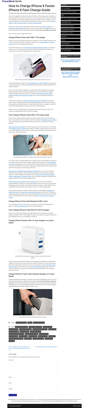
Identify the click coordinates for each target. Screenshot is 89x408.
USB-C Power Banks (66, 50)
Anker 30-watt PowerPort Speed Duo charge (35, 47)
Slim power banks (28, 338)
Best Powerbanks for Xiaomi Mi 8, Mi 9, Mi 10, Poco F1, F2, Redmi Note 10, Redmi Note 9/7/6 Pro (19, 348)
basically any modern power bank (17, 28)
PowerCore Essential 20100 (37, 266)
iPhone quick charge (23, 336)
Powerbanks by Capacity (67, 33)
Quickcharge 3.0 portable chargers (16, 338)
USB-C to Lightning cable (35, 23)
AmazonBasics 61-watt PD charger (38, 83)
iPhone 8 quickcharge (13, 336)
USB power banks (65, 43)
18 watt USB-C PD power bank (21, 326)
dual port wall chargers (24, 331)
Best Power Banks (65, 8)
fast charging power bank (35, 331)
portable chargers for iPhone (49, 120)
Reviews (63, 40)
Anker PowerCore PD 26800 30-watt (30, 192)
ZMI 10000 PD (31, 181)
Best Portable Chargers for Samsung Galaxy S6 (46, 346)
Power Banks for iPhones (21, 322)
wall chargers (11, 340)
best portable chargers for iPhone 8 (40, 329)
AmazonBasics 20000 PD (31, 171)
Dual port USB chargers (14, 331)
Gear (62, 15)
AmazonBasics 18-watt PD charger (22, 176)
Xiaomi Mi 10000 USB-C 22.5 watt (71, 61)
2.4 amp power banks (47, 326)
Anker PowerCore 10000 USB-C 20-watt (70, 60)
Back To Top (76, 406)
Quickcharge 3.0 (52, 336)
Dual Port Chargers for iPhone (68, 11)
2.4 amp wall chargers (13, 329)
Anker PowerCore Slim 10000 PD (17, 127)
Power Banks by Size (66, 22)
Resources (30, 322)
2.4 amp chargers (46, 26)
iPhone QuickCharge (33, 336)
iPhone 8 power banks (43, 333)
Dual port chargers (52, 329)
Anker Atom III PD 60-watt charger (24, 95)
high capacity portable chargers (31, 333)
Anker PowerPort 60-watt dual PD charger (35, 100)
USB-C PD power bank (19, 23)
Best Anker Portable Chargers (25, 329)
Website (11, 388)
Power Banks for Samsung (67, 29)
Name (10, 377)
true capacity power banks (38, 338)
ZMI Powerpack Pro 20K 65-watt (71, 76)
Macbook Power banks (42, 336)
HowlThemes (18, 406)
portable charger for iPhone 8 (18, 128)
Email (10, 383)
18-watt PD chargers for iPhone (35, 326)
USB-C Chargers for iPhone (38, 322)
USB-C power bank (49, 338)
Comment (11, 360)
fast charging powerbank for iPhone (16, 333)
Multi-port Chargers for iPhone (69, 18)
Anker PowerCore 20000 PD (16, 171)
